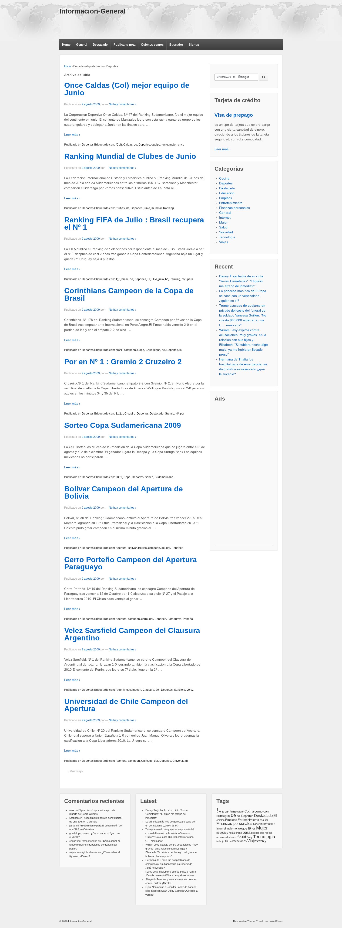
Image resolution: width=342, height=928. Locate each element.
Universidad (180, 760)
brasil (124, 279)
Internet (225, 217)
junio (165, 144)
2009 (119, 477)
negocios (222, 832)
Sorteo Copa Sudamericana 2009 (122, 425)
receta (268, 832)
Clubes (120, 208)
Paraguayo (174, 619)
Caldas (127, 144)
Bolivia (142, 548)
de (135, 144)
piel (253, 832)
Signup (194, 44)
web (261, 841)
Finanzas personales (234, 208)
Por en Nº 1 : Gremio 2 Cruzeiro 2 (123, 361)
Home (66, 44)
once (181, 144)
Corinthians (153, 350)
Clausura (148, 689)
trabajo (220, 841)
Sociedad (226, 232)
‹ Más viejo (75, 771)
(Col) (119, 144)
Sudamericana (164, 477)
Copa (140, 350)
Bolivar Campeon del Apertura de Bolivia (123, 492)
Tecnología (227, 237)
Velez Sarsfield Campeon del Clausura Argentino (132, 634)
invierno (232, 828)
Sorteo (149, 477)
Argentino (122, 689)
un (230, 841)
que (262, 832)
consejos (223, 816)
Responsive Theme (244, 921)
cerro (144, 619)
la (180, 350)
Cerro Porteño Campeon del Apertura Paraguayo (130, 563)
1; (117, 279)
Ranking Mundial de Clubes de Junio (130, 156)
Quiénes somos (152, 44)
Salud (223, 227)
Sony (249, 837)
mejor (173, 144)
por (182, 413)
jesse (72, 825)
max (71, 810)
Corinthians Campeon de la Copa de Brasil (129, 294)
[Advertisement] (144, 25)
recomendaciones (226, 837)
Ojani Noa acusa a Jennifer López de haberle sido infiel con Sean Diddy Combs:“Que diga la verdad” (171, 891)
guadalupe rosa (78, 833)
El (149, 279)
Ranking (168, 208)
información (267, 824)
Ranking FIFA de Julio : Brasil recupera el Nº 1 (134, 223)
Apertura (121, 548)
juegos (242, 828)
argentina (229, 811)
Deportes (88, 144)
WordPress (276, 921)
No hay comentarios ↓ (122, 104)
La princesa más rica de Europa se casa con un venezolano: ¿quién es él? (242, 296)
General (81, 44)
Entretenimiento (230, 203)
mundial (156, 208)
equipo (155, 144)
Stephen (74, 817)
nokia (232, 832)
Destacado (100, 44)
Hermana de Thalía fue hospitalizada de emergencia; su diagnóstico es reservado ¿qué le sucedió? (168, 864)
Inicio (67, 66)
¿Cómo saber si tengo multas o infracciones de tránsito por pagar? (94, 845)
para (246, 832)
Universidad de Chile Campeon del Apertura (126, 705)
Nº (166, 279)
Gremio (169, 413)
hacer (256, 824)
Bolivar (132, 548)
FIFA (154, 279)
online (238, 832)
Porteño (188, 619)
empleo (220, 820)
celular (240, 811)
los (253, 828)
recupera (187, 279)
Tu (226, 841)
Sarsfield (179, 689)
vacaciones (239, 841)
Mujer (223, 222)
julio (161, 279)
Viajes (223, 242)
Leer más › (72, 134)
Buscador (176, 44)
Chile (144, 760)
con (266, 811)
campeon (130, 350)
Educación (227, 193)
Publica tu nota (124, 44)
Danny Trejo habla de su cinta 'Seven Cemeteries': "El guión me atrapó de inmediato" (241, 281)
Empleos (225, 198)
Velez (190, 689)
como (259, 811)
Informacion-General (92, 11)
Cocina (224, 178)
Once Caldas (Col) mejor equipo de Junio (126, 89)
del (168, 548)
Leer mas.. (222, 149)
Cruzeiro (129, 413)
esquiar (264, 820)
